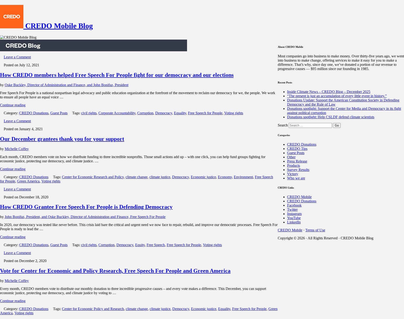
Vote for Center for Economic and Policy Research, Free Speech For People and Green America (115, 271)
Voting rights (233, 113)
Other (291, 157)
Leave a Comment (17, 57)
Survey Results (298, 170)
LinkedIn (294, 222)
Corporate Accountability (116, 113)
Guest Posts (59, 113)
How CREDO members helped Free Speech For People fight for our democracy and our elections (117, 75)
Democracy (163, 113)
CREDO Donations (33, 113)
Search (283, 125)
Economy (225, 177)
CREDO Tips (297, 149)
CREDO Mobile (299, 197)
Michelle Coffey (17, 149)
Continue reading (12, 105)
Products (293, 165)
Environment (243, 177)
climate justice (159, 177)
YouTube (294, 218)
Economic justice (203, 177)
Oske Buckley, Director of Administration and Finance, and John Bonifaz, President (66, 85)
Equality (180, 113)
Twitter (292, 209)
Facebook (294, 205)
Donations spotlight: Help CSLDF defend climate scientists (330, 117)
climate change (137, 177)
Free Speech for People (205, 113)
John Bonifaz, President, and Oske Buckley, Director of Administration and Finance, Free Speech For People (85, 217)
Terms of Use (315, 230)
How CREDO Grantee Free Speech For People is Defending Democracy (86, 207)
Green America (28, 181)
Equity (140, 245)
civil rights (89, 113)
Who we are (296, 178)
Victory (292, 174)
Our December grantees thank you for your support (62, 139)
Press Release (297, 161)
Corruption (145, 113)
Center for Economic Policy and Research (93, 309)
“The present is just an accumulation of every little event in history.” (337, 96)
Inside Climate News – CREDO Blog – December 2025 (328, 92)
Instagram (294, 214)
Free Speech (156, 245)
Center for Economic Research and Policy (93, 177)
